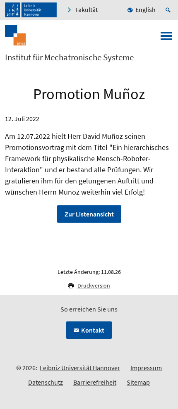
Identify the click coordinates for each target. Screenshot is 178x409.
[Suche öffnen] (169, 9)
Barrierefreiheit (94, 382)
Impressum (146, 368)
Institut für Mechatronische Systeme (69, 57)
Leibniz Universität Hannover (80, 368)
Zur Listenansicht (89, 214)
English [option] (145, 9)
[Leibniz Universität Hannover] (31, 9)
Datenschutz (45, 382)
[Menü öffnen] (166, 38)
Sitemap (138, 382)
